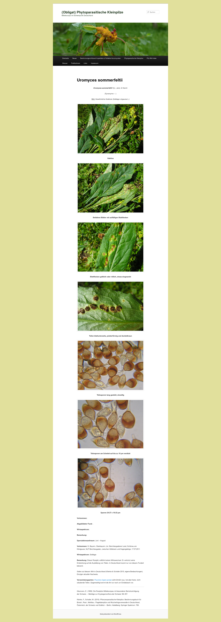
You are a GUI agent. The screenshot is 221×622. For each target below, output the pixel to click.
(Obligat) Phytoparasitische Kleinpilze (92, 12)
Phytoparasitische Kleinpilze (133, 58)
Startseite (65, 58)
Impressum (94, 63)
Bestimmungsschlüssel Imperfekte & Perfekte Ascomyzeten (100, 58)
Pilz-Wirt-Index (152, 58)
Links (85, 63)
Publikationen (75, 63)
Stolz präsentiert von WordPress (110, 614)
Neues (74, 58)
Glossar (64, 63)
